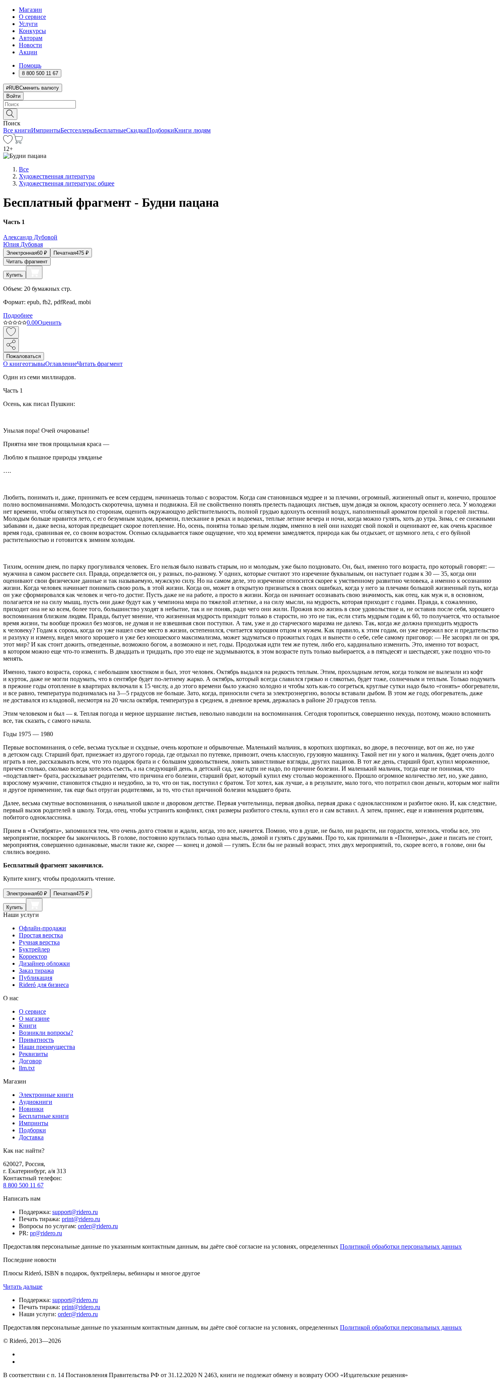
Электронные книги (46, 1094)
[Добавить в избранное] (11, 332)
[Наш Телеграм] (22, 1361)
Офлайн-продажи (42, 928)
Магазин (30, 9)
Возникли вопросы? (46, 1032)
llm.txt (27, 1068)
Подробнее (18, 315)
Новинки (31, 1109)
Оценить (49, 322)
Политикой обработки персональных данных (401, 1246)
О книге (14, 363)
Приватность (36, 1039)
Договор (30, 1061)
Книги (28, 1025)
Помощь (30, 65)
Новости (30, 45)
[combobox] (251, 104)
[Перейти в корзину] (18, 141)
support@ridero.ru (75, 1212)
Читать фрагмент (27, 262)
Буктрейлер (34, 949)
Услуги (28, 23)
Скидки (136, 130)
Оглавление (61, 363)
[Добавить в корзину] (34, 272)
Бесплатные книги (44, 1116)
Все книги (17, 130)
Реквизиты (33, 1054)
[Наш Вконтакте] (23, 1354)
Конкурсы (32, 31)
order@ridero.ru (98, 1226)
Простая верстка (41, 935)
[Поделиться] (11, 345)
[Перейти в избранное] (8, 141)
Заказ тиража (36, 970)
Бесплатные (110, 130)
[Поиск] (10, 114)
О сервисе (32, 16)
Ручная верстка (39, 942)
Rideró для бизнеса (44, 984)
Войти (13, 96)
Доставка (31, 1137)
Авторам (30, 38)
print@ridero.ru (81, 1219)
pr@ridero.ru (46, 1233)
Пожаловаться (23, 356)
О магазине (34, 1018)
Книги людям (192, 130)
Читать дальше (22, 1286)
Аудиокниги (35, 1101)
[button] (251, 113)
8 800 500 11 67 (23, 1185)
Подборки (160, 130)
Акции (28, 52)
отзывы (35, 363)
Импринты (46, 130)
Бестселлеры (77, 130)
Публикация (35, 977)
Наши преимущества (47, 1046)
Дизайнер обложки (44, 963)
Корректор (33, 956)
